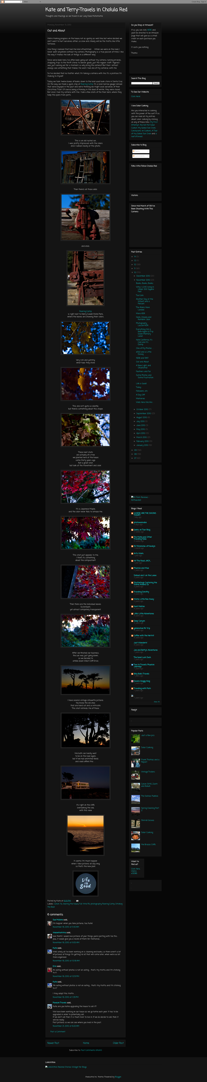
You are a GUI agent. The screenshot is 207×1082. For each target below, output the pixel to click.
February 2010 (142, 441)
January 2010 (142, 445)
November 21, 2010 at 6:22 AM (66, 1026)
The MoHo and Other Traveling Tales (143, 538)
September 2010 (144, 413)
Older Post (118, 1043)
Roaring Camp (87, 84)
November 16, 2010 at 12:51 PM (66, 976)
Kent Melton (139, 606)
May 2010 (141, 429)
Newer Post (53, 1043)
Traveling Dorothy (141, 591)
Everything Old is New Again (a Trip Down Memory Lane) (144, 333)
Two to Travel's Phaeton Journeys (144, 665)
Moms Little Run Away (144, 599)
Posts (137, 151)
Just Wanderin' (140, 642)
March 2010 (141, 437)
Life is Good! (141, 383)
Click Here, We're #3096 (135, 871)
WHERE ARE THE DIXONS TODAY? (145, 514)
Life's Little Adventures (144, 613)
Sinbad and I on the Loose (145, 575)
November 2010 (143, 280)
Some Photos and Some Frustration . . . (145, 377)
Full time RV (84, 904)
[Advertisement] (143, 478)
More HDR (140, 313)
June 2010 (141, 425)
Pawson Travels (59, 1002)
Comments (139, 156)
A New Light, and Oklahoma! (143, 366)
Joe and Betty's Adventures (146, 650)
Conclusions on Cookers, (141, 130)
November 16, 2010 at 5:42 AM (66, 927)
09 (135, 450)
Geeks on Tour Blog (142, 529)
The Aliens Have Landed (143, 308)
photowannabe (140, 522)
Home (86, 1043)
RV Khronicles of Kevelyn (144, 546)
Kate (55, 948)
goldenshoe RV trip (142, 628)
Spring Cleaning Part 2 (150, 809)
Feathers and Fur (143, 371)
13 (135, 260)
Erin (54, 966)
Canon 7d (58, 904)
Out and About (142, 361)
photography (96, 904)
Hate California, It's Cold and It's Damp (144, 342)
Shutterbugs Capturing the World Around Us (145, 583)
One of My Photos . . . (145, 348)
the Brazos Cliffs (148, 844)
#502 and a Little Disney (143, 353)
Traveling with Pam (142, 688)
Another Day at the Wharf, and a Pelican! (144, 301)
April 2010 (141, 433)
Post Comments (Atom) (91, 1050)
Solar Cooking (147, 747)
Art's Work (139, 553)
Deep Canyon (139, 621)
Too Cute (139, 295)
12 (135, 264)
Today (138, 387)
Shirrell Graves (147, 820)
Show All (157, 702)
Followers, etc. (142, 391)
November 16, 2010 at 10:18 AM (66, 960)
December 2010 (143, 276)
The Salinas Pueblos (149, 796)
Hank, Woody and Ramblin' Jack (143, 318)
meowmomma (59, 932)
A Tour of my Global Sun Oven (144, 132)
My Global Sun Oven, (147, 128)
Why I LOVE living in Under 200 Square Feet (145, 289)
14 (135, 256)
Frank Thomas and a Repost (150, 761)
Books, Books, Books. (144, 283)
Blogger (118, 1077)
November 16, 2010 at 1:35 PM (66, 997)
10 (135, 272)
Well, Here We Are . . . (145, 403)
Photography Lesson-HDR (142, 324)
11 (135, 268)
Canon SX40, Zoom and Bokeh (149, 785)
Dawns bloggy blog (142, 681)
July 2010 (140, 421)
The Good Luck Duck (142, 657)
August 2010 (142, 417)
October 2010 (142, 409)
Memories (140, 398)
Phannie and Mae (141, 568)
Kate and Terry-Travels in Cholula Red (86, 9)
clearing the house (70, 904)
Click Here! (135, 96)
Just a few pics (148, 735)
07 (135, 458)
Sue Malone (58, 919)
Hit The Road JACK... (142, 560)
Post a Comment (57, 1031)
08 (135, 454)
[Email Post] (77, 901)
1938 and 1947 (142, 358)
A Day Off (140, 394)
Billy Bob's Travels (141, 673)
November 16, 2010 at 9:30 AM (66, 942)
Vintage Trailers (148, 771)
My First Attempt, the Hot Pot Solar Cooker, (144, 125)
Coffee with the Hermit (144, 635)
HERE (149, 30)
